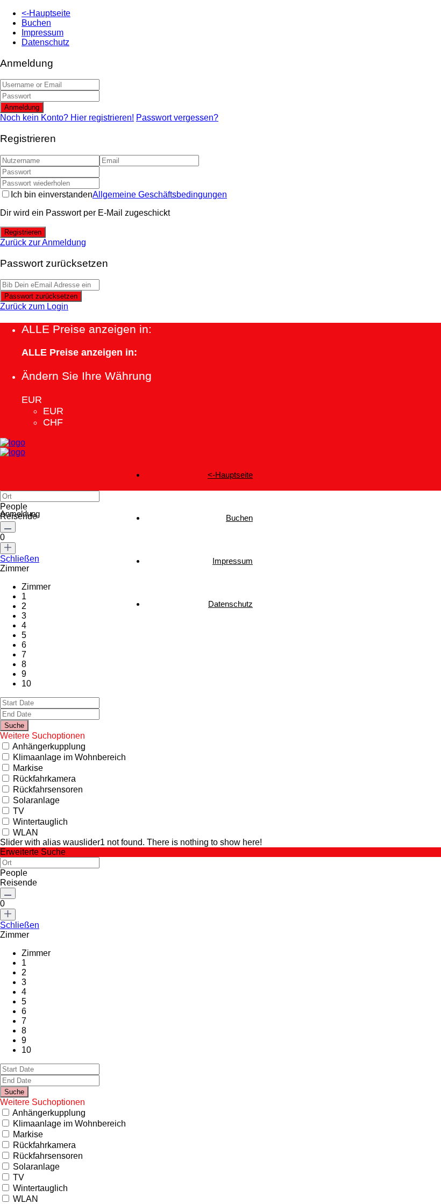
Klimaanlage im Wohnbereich (69, 757)
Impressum (42, 32)
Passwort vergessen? (177, 117)
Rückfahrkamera (44, 778)
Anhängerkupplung (49, 746)
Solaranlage (36, 800)
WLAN (25, 832)
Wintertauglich (40, 821)
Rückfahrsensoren (48, 789)
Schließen (19, 558)
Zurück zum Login (34, 306)
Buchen (36, 22)
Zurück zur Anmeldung (43, 242)
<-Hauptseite (46, 13)
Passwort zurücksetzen (40, 296)
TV (18, 811)
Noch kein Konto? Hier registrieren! (67, 117)
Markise (28, 768)
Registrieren (22, 232)
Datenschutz (45, 42)
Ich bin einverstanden (119, 194)
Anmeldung (21, 107)
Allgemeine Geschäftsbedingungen (160, 194)
